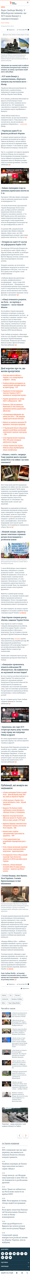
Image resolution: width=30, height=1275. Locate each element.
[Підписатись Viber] (21, 1253)
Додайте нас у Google (7, 1273)
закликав (17, 639)
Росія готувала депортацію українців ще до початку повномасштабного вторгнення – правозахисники (15, 849)
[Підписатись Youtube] (14, 1253)
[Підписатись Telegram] (25, 1253)
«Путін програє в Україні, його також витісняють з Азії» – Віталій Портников (14, 802)
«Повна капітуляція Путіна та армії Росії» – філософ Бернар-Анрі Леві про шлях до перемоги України (14, 794)
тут (18, 295)
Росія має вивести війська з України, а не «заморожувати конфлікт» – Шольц (13, 377)
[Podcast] (6, 1257)
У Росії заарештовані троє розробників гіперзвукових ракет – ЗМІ (15, 841)
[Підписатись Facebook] (2, 1253)
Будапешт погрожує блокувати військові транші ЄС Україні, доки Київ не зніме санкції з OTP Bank (14, 818)
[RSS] (2, 1257)
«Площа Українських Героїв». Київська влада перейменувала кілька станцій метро (13, 448)
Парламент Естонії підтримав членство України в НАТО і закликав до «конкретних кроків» (14, 393)
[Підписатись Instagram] (18, 1253)
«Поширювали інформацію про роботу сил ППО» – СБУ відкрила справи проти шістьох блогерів (14, 416)
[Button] (11, 30)
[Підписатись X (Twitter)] (10, 1253)
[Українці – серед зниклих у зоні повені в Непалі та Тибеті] (15, 1115)
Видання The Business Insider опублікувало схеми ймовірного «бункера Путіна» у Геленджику (14, 810)
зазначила (23, 124)
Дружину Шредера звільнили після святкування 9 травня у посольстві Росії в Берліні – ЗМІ (14, 826)
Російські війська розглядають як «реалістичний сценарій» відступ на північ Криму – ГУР (14, 385)
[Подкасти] (22, 1273)
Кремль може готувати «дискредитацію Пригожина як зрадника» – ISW (13, 833)
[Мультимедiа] (16, 1273)
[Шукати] (27, 1273)
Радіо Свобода (5, 23)
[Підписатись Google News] (6, 1253)
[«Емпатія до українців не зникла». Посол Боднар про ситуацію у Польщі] (6, 1014)
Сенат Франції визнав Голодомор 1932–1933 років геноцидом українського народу (14, 440)
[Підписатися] (10, 1257)
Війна (3, 7)
